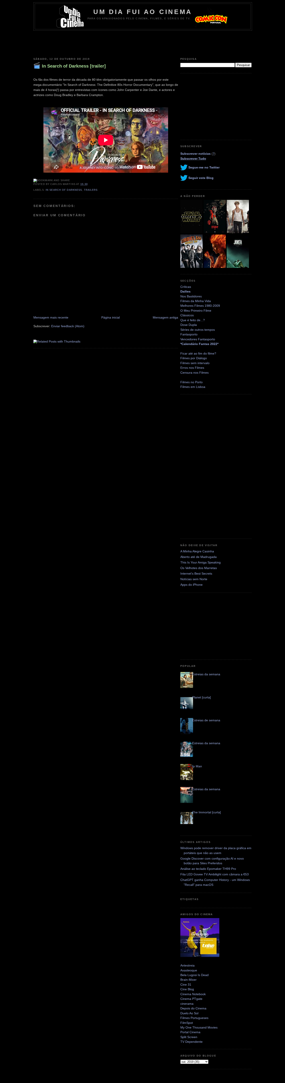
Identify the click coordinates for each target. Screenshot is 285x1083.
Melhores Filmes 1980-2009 (200, 305)
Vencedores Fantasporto (197, 339)
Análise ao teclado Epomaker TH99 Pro (208, 868)
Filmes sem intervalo (195, 363)
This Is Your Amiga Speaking (200, 562)
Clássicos (187, 315)
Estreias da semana (206, 674)
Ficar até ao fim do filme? (198, 353)
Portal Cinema (190, 1032)
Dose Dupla (188, 325)
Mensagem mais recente (50, 317)
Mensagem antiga (165, 317)
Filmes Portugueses (194, 1018)
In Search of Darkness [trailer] (74, 66)
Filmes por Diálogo (193, 358)
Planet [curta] (201, 697)
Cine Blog (187, 989)
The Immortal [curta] (206, 812)
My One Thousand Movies (199, 1027)
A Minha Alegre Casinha (197, 551)
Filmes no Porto (191, 382)
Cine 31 (185, 984)
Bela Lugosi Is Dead (194, 975)
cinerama (186, 1003)
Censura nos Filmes (194, 372)
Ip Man (197, 766)
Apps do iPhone (191, 584)
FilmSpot (186, 1023)
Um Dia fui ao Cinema (142, 11)
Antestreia (187, 965)
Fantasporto (188, 334)
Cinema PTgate (191, 999)
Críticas (185, 287)
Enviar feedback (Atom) (67, 326)
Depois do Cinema (193, 1008)
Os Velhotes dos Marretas (198, 568)
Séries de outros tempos (197, 329)
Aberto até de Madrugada (198, 557)
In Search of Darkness (64, 190)
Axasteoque (188, 970)
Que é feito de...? (192, 320)
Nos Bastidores (191, 296)
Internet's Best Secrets (196, 573)
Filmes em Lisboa (192, 387)
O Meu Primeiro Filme (195, 310)
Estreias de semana (206, 720)
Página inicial (110, 317)
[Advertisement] (142, 43)
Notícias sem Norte (193, 579)
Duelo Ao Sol (189, 1013)
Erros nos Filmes (192, 367)
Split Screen (188, 1037)
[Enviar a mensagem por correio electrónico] (89, 184)
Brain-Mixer (188, 979)
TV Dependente (191, 1041)
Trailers (91, 190)
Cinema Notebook (193, 994)
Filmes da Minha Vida (195, 301)
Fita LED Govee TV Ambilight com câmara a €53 (214, 874)
